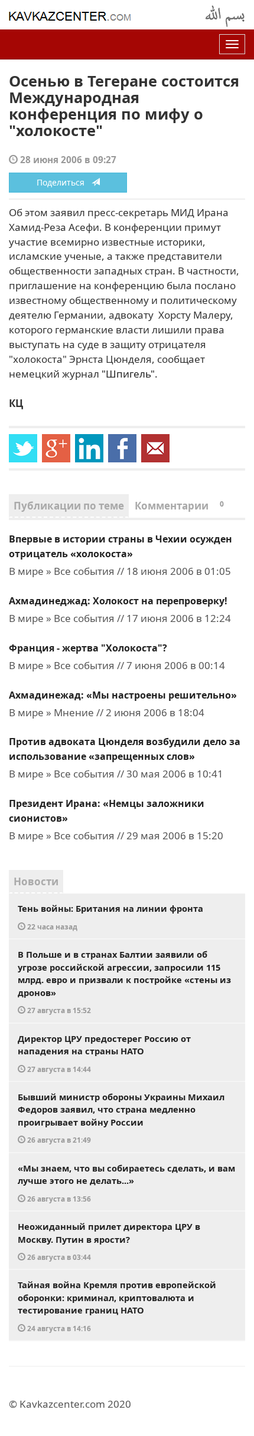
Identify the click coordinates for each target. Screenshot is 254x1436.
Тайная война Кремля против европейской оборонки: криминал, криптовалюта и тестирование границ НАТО (117, 1306)
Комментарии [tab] (179, 505)
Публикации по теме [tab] (69, 505)
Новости (36, 881)
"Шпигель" (128, 373)
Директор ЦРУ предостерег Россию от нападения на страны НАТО (104, 1053)
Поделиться (64, 182)
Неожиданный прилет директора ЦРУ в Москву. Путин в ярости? (109, 1241)
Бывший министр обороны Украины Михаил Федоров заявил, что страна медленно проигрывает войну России (121, 1118)
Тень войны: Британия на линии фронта (110, 916)
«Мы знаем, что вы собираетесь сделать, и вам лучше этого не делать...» (126, 1182)
